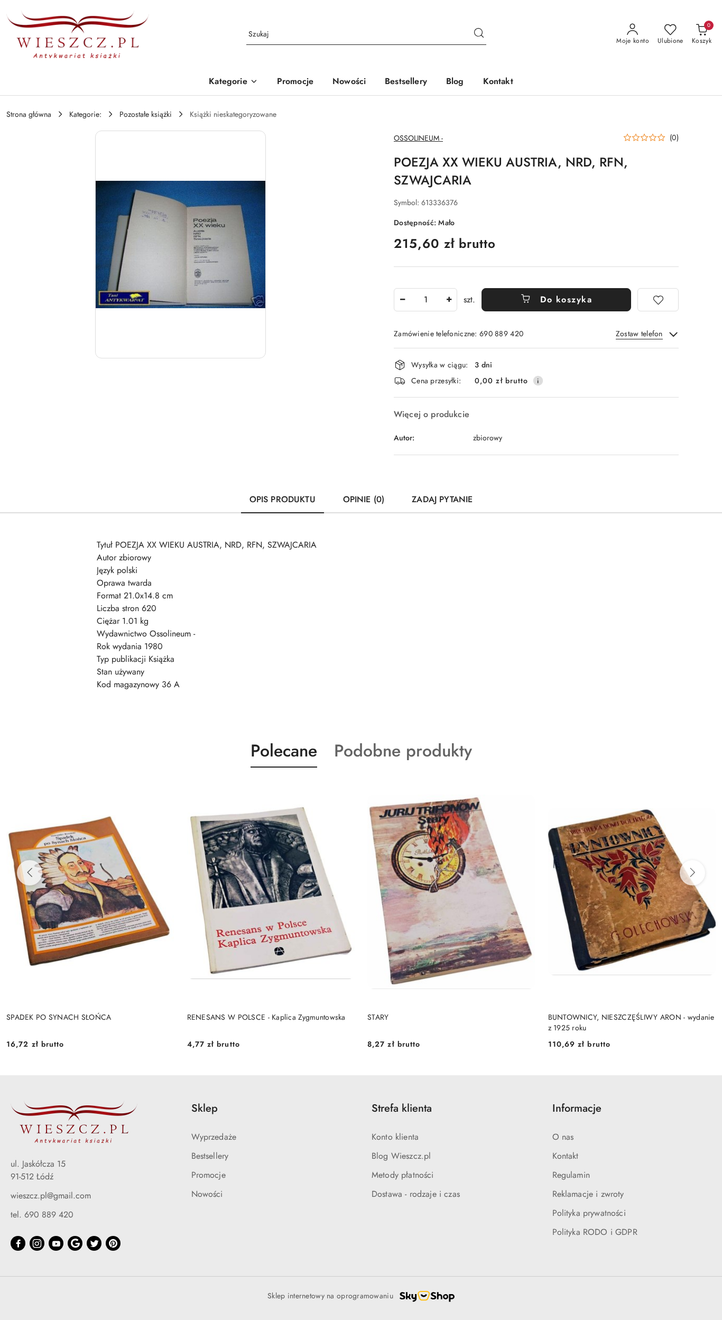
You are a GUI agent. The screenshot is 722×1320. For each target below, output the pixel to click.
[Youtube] (56, 1243)
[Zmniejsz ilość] (402, 300)
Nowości (207, 1194)
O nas (563, 1137)
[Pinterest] (113, 1243)
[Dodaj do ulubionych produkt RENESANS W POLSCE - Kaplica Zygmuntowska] (342, 792)
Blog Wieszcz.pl (401, 1156)
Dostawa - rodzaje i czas (416, 1194)
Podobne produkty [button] (403, 751)
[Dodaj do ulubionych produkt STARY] (523, 792)
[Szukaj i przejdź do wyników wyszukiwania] (478, 34)
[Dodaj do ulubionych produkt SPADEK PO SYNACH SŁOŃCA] (162, 792)
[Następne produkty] (692, 873)
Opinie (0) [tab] (364, 499)
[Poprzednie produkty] (29, 873)
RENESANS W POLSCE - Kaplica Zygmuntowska (266, 1017)
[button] (233, 82)
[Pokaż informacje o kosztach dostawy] (538, 380)
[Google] (75, 1243)
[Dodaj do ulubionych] (658, 299)
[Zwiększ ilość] (449, 300)
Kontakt (565, 1156)
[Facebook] (18, 1243)
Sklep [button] (204, 1108)
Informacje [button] (576, 1108)
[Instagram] (37, 1243)
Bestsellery (210, 1156)
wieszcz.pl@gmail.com (51, 1195)
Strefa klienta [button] (402, 1108)
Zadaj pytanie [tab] (442, 499)
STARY (377, 1017)
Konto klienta (395, 1137)
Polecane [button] (284, 751)
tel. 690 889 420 (42, 1214)
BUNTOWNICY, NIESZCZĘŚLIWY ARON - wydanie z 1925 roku (631, 1022)
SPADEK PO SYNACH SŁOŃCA (58, 1017)
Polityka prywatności (589, 1213)
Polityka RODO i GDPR (594, 1232)
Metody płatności (403, 1175)
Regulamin (571, 1175)
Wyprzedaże (214, 1137)
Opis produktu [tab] (282, 499)
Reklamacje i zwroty (588, 1194)
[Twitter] (94, 1243)
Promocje (208, 1175)
